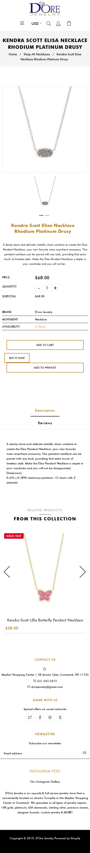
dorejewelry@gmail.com (47, 687)
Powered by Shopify (67, 838)
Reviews (45, 423)
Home (13, 54)
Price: (6, 277)
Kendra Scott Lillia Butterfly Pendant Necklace (45, 620)
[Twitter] (30, 717)
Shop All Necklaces (37, 54)
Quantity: (9, 286)
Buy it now (17, 358)
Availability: (11, 326)
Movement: (10, 319)
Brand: (7, 312)
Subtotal (9, 296)
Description (45, 410)
